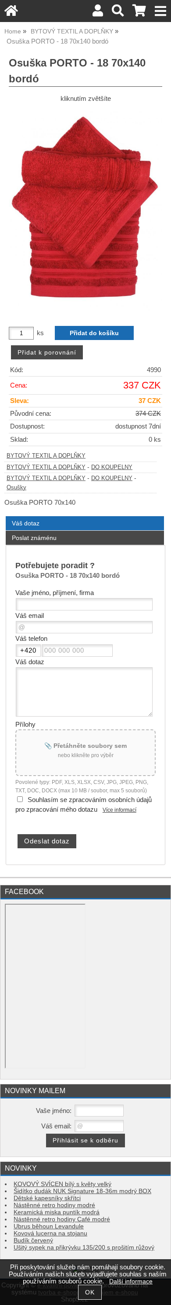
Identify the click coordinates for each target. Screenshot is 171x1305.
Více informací (119, 810)
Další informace (131, 1281)
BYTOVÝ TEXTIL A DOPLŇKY (46, 456)
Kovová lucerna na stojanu (50, 1233)
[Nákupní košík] (139, 13)
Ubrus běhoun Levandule (49, 1226)
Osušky (16, 487)
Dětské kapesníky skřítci (47, 1198)
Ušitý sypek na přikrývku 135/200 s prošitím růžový (84, 1247)
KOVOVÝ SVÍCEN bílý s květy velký (62, 1184)
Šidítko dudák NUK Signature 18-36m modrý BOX (82, 1191)
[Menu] (160, 11)
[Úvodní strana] (11, 13)
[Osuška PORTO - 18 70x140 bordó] (85, 211)
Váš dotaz (25, 523)
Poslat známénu (34, 537)
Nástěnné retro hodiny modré (54, 1205)
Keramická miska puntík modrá (57, 1212)
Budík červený (33, 1240)
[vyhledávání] (117, 13)
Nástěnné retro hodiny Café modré (62, 1219)
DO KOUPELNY (111, 467)
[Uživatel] (97, 13)
